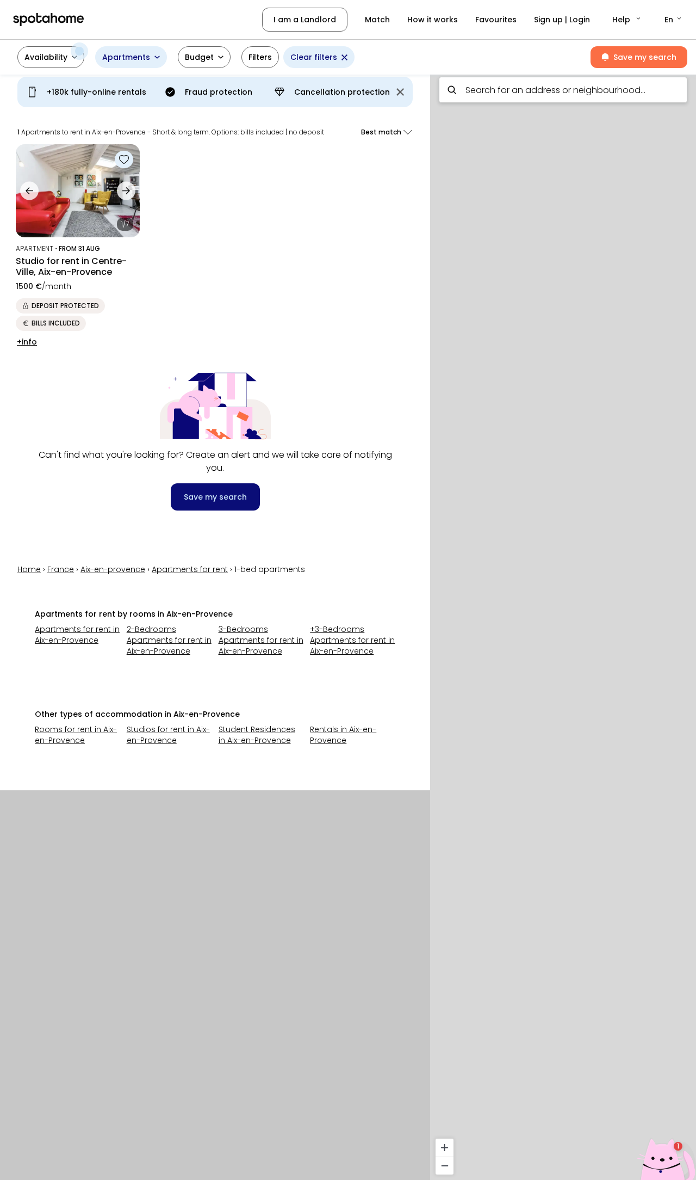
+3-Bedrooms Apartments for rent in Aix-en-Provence (352, 640)
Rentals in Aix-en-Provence (343, 735)
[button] (627, 19)
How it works (432, 19)
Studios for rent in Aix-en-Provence (168, 735)
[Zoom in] (444, 1148)
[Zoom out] (444, 1166)
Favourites (496, 19)
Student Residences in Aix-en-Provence (257, 735)
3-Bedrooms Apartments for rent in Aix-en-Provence (261, 640)
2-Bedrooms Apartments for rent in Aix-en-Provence (169, 640)
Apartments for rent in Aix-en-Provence (77, 635)
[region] (563, 624)
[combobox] (563, 90)
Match (377, 19)
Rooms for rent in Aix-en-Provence (76, 735)
